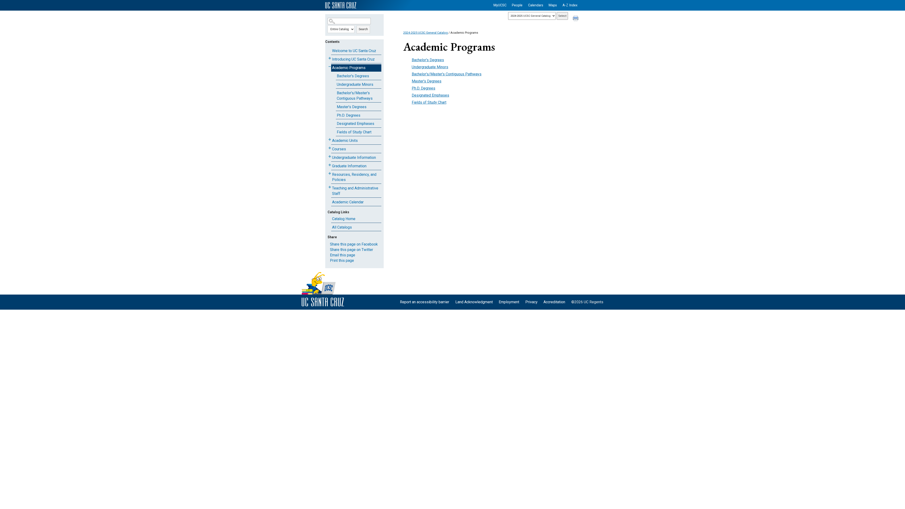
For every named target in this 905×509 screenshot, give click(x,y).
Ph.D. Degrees (348, 115)
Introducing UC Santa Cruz (353, 59)
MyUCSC (500, 5)
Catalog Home (343, 219)
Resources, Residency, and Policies (354, 177)
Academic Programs (349, 68)
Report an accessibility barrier (424, 302)
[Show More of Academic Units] (330, 139)
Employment (509, 302)
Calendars (535, 5)
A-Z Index (570, 5)
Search (363, 29)
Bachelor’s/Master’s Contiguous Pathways (355, 96)
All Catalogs (342, 227)
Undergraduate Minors (355, 84)
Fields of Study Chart (354, 132)
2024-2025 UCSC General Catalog (425, 32)
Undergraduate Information (354, 157)
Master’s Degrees (351, 107)
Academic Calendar (348, 202)
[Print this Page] (576, 18)
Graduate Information (349, 166)
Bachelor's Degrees (353, 76)
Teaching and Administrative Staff (355, 191)
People (517, 5)
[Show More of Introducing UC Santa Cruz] (330, 58)
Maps (553, 5)
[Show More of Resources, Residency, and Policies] (330, 173)
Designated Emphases (355, 123)
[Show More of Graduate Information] (330, 165)
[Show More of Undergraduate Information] (330, 156)
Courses (339, 149)
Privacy (531, 302)
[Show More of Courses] (330, 148)
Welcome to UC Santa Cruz (354, 51)
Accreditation (554, 302)
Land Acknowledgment (474, 302)
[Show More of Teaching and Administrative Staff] (330, 187)
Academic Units (345, 140)
